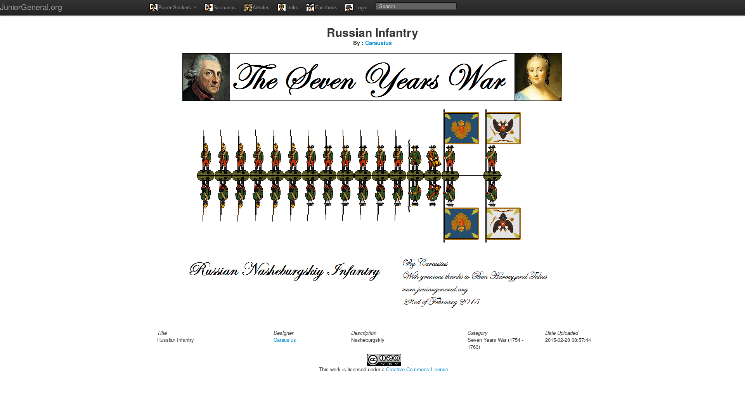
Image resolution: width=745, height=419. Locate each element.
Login (360, 7)
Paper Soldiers (175, 7)
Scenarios (224, 7)
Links (292, 7)
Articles (261, 7)
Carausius (378, 43)
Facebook (326, 7)
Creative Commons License (417, 369)
